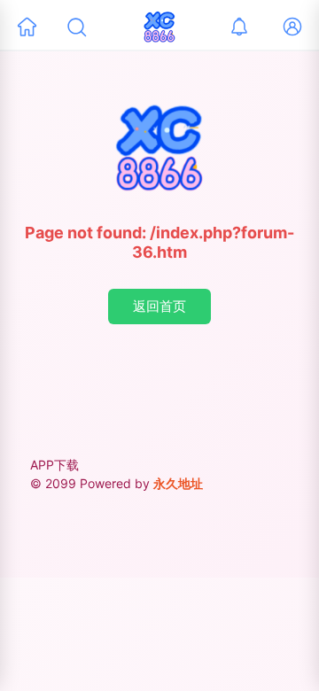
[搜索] (76, 26)
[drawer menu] (26, 26)
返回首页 (159, 306)
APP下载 (54, 464)
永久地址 (178, 483)
